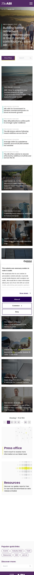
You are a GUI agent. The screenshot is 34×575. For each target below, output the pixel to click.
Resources (7, 555)
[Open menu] (30, 3)
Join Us (24, 555)
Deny (17, 312)
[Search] (30, 58)
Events (5, 551)
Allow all (17, 299)
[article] (17, 442)
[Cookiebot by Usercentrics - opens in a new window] (24, 261)
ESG (16, 555)
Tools (28, 551)
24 (25, 422)
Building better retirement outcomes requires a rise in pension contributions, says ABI (16, 36)
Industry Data (17, 551)
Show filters (8, 58)
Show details (24, 293)
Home (3, 9)
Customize (16, 305)
